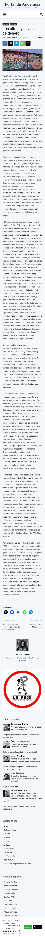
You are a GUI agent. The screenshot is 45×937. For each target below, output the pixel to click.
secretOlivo (8, 860)
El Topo (7, 845)
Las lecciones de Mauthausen (35, 625)
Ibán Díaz (8, 900)
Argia (6, 826)
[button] (41, 14)
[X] (10, 43)
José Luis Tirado (10, 908)
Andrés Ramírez (10, 886)
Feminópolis (9, 848)
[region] (22, 690)
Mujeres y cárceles (10, 786)
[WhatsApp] (22, 43)
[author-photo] (22, 651)
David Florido (9, 893)
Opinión (5, 24)
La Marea (8, 852)
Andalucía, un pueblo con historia (17, 863)
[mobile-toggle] (4, 14)
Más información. (15, 933)
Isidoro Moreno (10, 904)
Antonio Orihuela (11, 889)
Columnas (13, 24)
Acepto (28, 927)
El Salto (7, 841)
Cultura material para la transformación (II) (20, 752)
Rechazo (37, 927)
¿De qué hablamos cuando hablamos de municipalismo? (11, 627)
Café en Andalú (10, 830)
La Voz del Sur (10, 856)
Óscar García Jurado (12, 915)
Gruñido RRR (9, 897)
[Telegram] (16, 43)
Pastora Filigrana (12, 37)
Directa (7, 834)
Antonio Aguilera (10, 882)
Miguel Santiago (10, 912)
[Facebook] (5, 43)
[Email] (28, 43)
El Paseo (7, 837)
